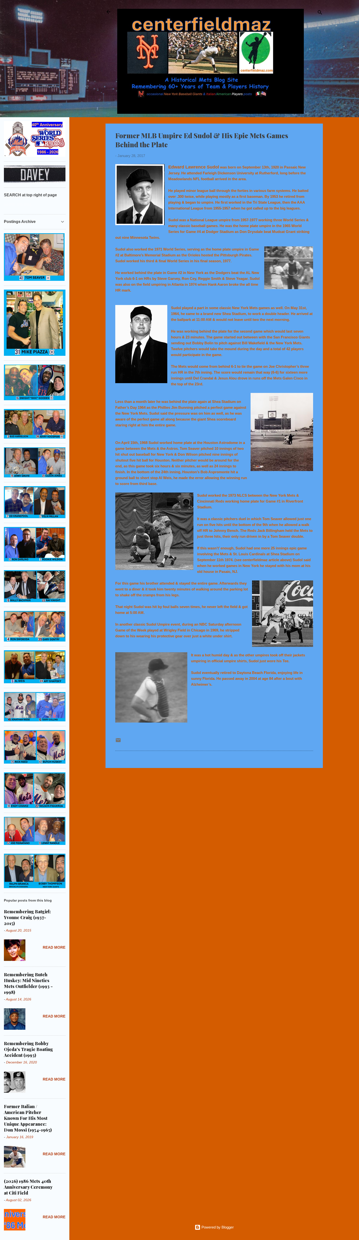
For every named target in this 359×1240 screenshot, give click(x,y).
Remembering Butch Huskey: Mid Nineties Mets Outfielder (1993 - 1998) (28, 983)
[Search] (320, 13)
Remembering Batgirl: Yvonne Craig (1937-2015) (27, 917)
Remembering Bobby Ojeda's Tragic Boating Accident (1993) (28, 1049)
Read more (54, 947)
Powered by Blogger (217, 1227)
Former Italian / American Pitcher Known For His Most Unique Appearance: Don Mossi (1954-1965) (28, 1118)
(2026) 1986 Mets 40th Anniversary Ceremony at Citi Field (28, 1187)
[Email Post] (118, 742)
